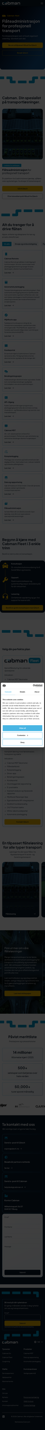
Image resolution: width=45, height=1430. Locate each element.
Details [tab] (22, 692)
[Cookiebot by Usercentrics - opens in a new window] (32, 685)
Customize (21, 735)
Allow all (22, 728)
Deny (22, 742)
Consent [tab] (8, 692)
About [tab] (37, 692)
